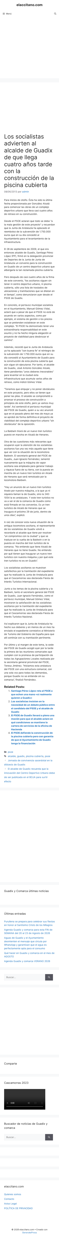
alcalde (12, 756)
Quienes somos (12, 1194)
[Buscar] (49, 977)
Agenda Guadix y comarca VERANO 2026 (27, 961)
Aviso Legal (10, 1203)
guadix (21, 756)
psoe (10, 752)
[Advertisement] (29, 48)
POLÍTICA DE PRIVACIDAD (18, 1208)
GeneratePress (29, 1232)
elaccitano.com (29, 5)
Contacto (9, 1199)
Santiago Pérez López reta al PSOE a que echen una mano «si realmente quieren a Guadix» (32, 694)
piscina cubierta (34, 756)
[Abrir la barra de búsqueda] (55, 14)
